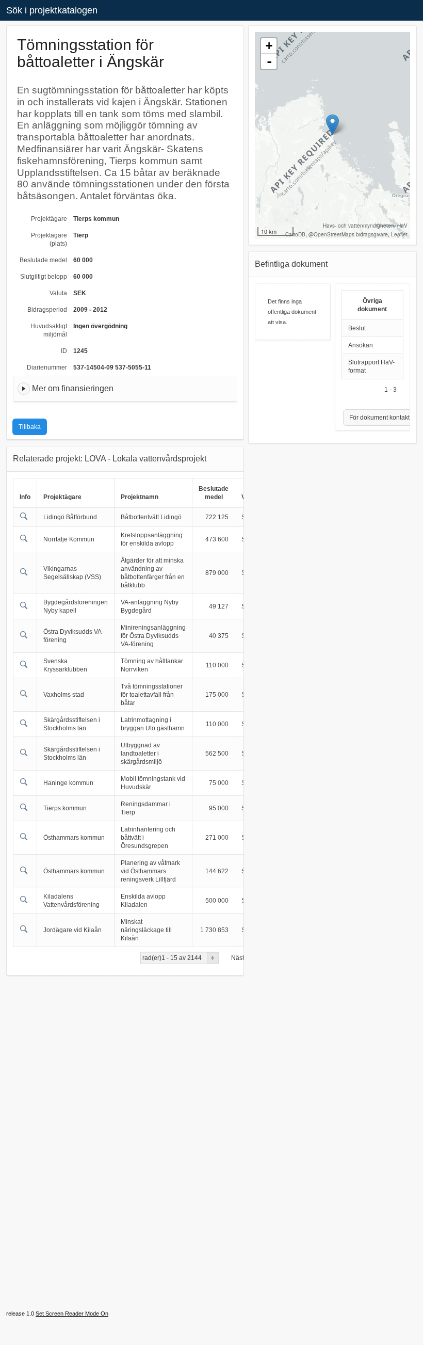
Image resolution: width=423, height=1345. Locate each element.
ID (64, 351)
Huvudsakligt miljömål (48, 330)
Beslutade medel (43, 260)
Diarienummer (47, 367)
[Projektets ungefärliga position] (332, 124)
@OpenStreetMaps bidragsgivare (348, 234)
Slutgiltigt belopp (43, 276)
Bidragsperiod (47, 309)
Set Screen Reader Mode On (72, 1313)
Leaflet (399, 234)
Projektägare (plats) (49, 239)
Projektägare (49, 218)
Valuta (58, 293)
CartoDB (295, 234)
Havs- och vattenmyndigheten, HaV (365, 225)
